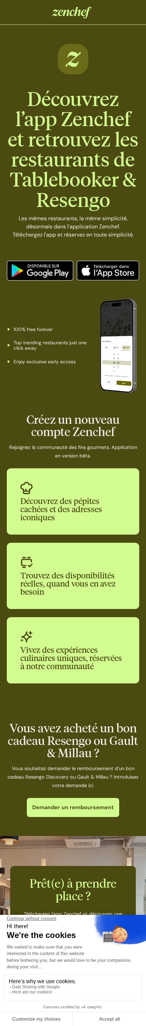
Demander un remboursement (73, 807)
